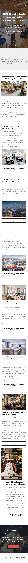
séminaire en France (11, 54)
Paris (5, 103)
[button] (2, 88)
